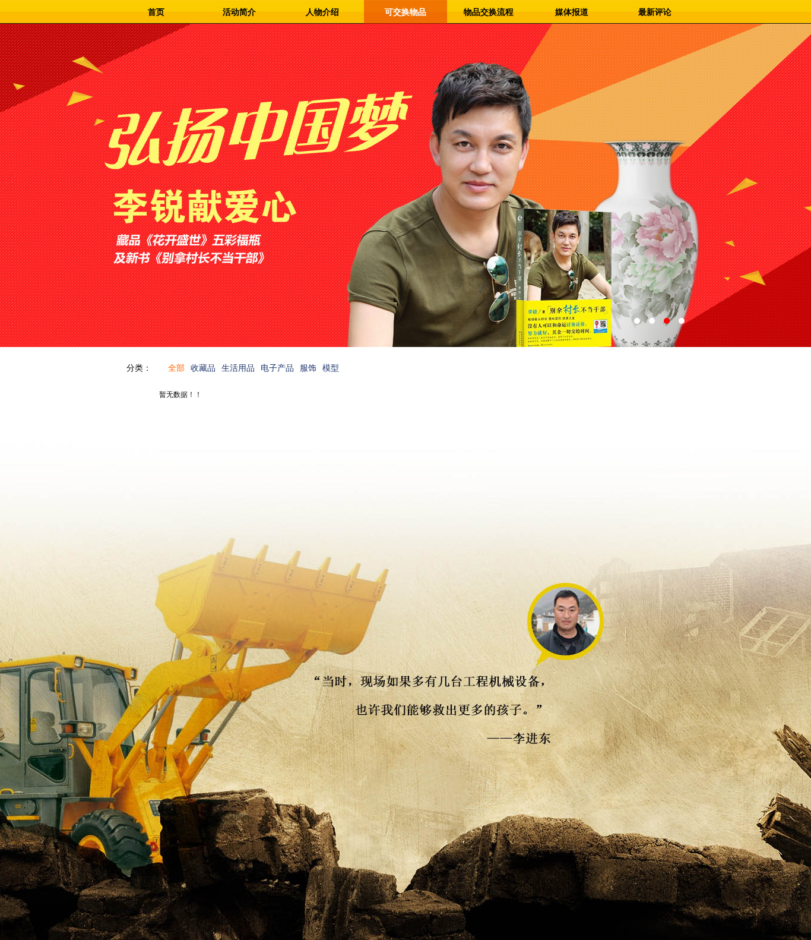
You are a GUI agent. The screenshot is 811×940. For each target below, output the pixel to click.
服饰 (308, 368)
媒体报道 (571, 12)
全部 (176, 368)
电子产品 (277, 368)
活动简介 (239, 12)
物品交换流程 (489, 12)
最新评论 (654, 12)
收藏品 (203, 368)
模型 (330, 368)
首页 (156, 12)
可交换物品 (405, 12)
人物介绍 (322, 12)
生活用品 (238, 368)
